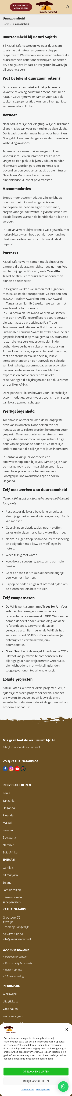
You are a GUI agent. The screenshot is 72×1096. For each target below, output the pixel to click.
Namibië (8, 845)
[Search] (67, 7)
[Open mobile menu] (4, 7)
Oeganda (9, 808)
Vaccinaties (10, 1009)
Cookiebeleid (27, 1089)
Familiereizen (12, 890)
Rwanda (8, 815)
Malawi (7, 823)
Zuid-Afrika (10, 852)
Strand (7, 882)
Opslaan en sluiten (36, 1071)
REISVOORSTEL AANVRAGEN (21, 7)
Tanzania (9, 801)
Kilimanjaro (10, 875)
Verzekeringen (13, 1016)
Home (6, 23)
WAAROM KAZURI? (16, 950)
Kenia (6, 793)
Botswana (9, 837)
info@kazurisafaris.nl (17, 939)
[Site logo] (48, 7)
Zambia (8, 830)
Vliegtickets (10, 1001)
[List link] (36, 957)
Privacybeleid (43, 1089)
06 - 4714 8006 (13, 934)
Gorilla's (8, 868)
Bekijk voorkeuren (36, 1081)
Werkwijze (10, 994)
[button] (67, 1029)
